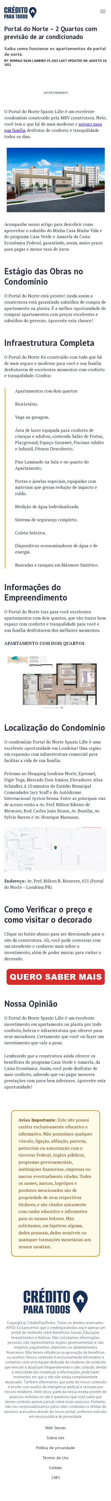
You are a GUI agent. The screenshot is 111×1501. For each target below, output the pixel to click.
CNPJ (56, 1477)
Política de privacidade (55, 1447)
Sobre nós (55, 1437)
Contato (55, 1467)
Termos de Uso (55, 1457)
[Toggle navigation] (102, 11)
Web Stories (55, 1427)
